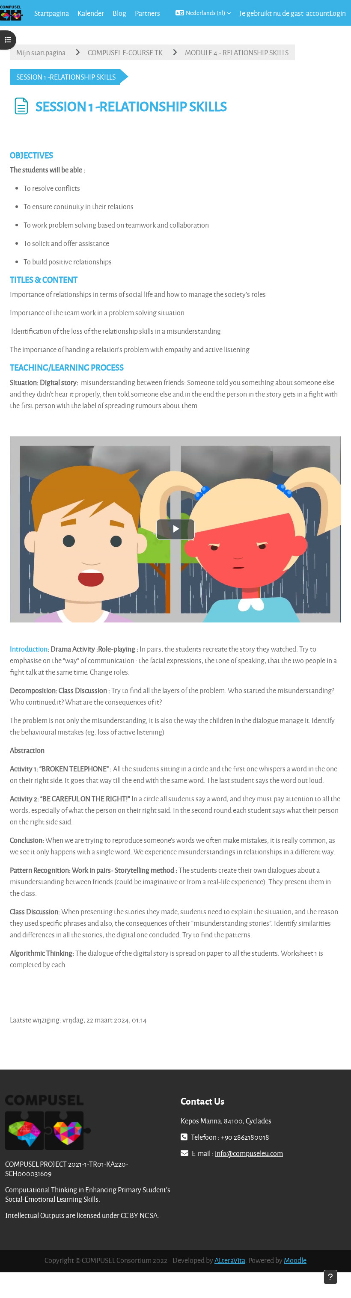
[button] (203, 13)
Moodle (295, 1260)
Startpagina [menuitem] (51, 13)
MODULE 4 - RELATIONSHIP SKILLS (237, 52)
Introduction (29, 649)
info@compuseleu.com (249, 1153)
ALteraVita (229, 1260)
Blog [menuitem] (119, 13)
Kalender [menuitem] (90, 13)
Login (338, 13)
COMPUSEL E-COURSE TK (125, 52)
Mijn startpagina (40, 52)
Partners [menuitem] (147, 13)
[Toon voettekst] (330, 1277)
